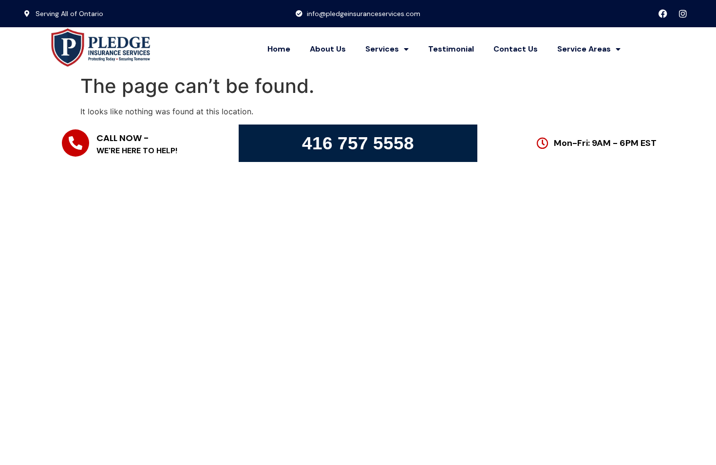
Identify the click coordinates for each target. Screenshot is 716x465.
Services (382, 49)
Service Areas (584, 49)
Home (278, 49)
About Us (328, 49)
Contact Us (515, 49)
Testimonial (451, 49)
